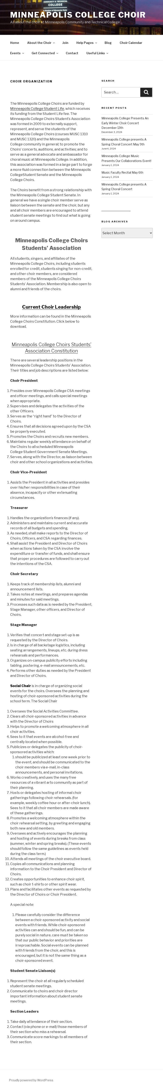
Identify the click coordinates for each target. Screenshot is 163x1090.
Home (14, 43)
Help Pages (85, 43)
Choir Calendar (131, 43)
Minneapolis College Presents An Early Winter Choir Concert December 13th (125, 123)
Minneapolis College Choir (78, 15)
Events (15, 53)
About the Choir (39, 43)
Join (65, 43)
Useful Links (95, 53)
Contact (72, 53)
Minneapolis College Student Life (37, 109)
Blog (108, 43)
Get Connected (43, 53)
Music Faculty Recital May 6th (122, 172)
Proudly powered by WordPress (31, 1080)
